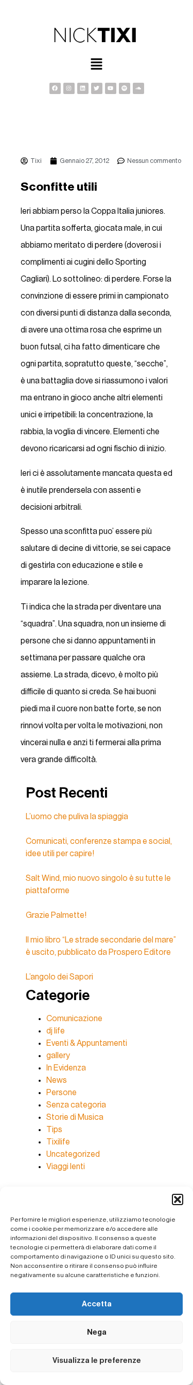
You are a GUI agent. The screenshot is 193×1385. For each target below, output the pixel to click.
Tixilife (58, 1142)
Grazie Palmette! (56, 915)
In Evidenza (66, 1068)
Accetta (97, 1304)
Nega (97, 1332)
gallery (58, 1055)
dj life (55, 1031)
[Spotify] (124, 88)
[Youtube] (110, 88)
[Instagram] (69, 88)
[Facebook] (55, 88)
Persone (61, 1092)
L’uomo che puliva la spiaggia (77, 816)
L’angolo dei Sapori (59, 977)
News (56, 1080)
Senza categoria (76, 1105)
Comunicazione (74, 1018)
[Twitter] (96, 88)
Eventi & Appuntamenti (86, 1043)
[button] (177, 1199)
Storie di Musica (74, 1117)
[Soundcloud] (138, 88)
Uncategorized (73, 1154)
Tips (54, 1129)
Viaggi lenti (65, 1166)
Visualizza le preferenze (96, 1360)
